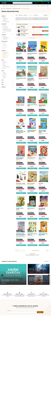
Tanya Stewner (18, 159)
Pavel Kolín (32, 235)
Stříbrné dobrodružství (24, 33)
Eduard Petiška (23, 34)
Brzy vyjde (36, 15)
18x (32, 185)
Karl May (22, 236)
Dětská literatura (8, 8)
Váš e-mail (9, 310)
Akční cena (40, 34)
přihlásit (40, 312)
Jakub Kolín (29, 235)
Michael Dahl (29, 209)
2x (43, 211)
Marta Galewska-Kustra (30, 158)
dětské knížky (35, 18)
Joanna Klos (24, 184)
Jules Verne (17, 235)
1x (32, 55)
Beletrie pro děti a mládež (16, 8)
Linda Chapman (41, 54)
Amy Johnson (18, 54)
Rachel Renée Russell (41, 133)
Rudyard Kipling (18, 236)
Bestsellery (20, 15)
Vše (16, 15)
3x (43, 82)
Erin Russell (46, 133)
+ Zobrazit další (4, 32)
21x (21, 185)
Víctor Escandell (18, 133)
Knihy (4, 8)
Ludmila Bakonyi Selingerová (20, 105)
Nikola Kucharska (41, 159)
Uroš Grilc (40, 184)
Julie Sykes (40, 106)
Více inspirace (46, 261)
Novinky (25, 15)
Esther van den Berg (23, 30)
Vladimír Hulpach (22, 235)
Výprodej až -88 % (45, 34)
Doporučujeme (30, 15)
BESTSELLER (37, 34)
